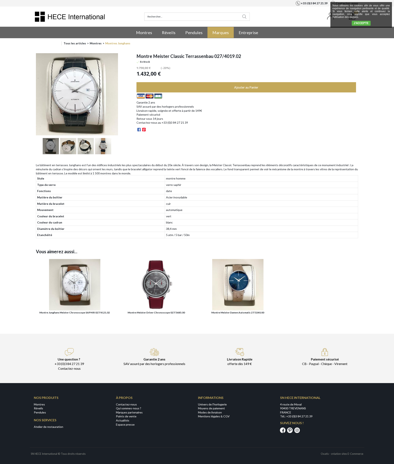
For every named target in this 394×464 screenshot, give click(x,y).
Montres (144, 32)
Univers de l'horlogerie (212, 404)
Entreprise (248, 32)
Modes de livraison (210, 412)
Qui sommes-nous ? (128, 408)
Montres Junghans (117, 43)
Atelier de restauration (48, 426)
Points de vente (126, 416)
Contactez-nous (126, 404)
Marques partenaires (129, 412)
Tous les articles (75, 43)
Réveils (168, 32)
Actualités (122, 420)
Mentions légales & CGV (214, 416)
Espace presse (125, 424)
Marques (220, 32)
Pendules (194, 32)
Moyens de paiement (211, 408)
